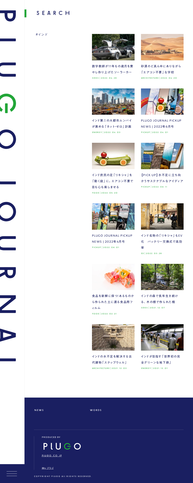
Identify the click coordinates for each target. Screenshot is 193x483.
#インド (42, 34)
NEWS (39, 410)
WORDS (96, 410)
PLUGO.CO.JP (52, 456)
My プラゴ (48, 468)
